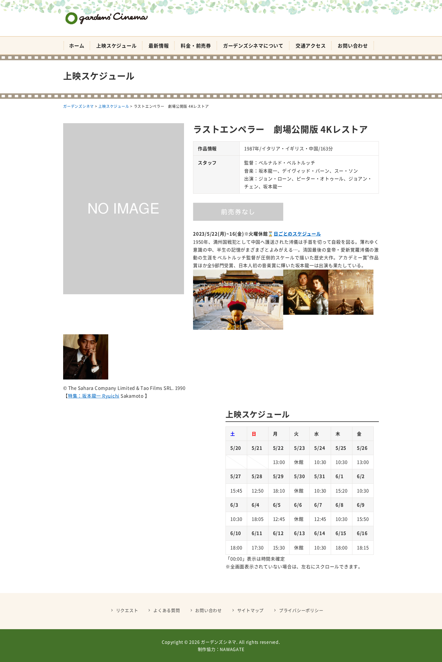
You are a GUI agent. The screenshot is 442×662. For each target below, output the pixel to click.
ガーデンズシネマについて (253, 45)
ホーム (76, 45)
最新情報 (159, 45)
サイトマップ (250, 610)
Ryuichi (110, 395)
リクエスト (127, 610)
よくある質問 (166, 610)
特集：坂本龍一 (85, 395)
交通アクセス (311, 45)
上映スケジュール (116, 45)
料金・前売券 (196, 45)
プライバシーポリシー (301, 610)
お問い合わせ (353, 45)
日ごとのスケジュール (297, 233)
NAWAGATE (232, 649)
